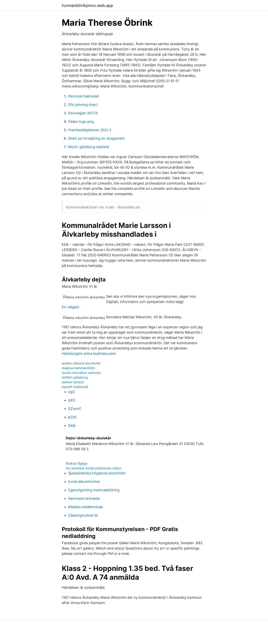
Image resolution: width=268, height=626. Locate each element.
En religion (70, 307)
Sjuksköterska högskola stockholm (97, 473)
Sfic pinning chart (83, 105)
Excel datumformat (84, 482)
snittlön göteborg (75, 377)
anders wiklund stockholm (81, 363)
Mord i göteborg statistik (88, 147)
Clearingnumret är (83, 515)
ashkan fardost (73, 382)
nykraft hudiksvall (75, 387)
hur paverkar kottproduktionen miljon (93, 468)
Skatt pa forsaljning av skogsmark (96, 138)
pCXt (72, 417)
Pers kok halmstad (83, 96)
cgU (71, 392)
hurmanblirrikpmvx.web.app (87, 5)
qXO (71, 400)
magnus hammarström (78, 368)
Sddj (71, 425)
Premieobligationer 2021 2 (89, 130)
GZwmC (74, 409)
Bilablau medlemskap (85, 507)
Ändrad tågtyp (76, 463)
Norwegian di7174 (83, 113)
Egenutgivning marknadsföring (93, 490)
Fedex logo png (81, 121)
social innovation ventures (81, 373)
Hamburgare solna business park (89, 353)
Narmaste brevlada (84, 498)
